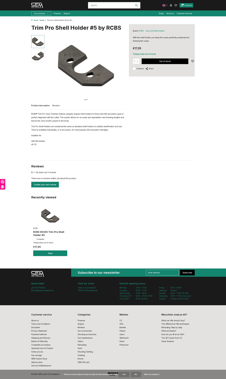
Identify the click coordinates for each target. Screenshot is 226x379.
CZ (121, 320)
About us (170, 13)
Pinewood (124, 345)
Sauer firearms (167, 341)
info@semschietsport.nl (44, 290)
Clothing (81, 355)
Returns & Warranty (39, 341)
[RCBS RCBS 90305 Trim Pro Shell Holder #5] (50, 216)
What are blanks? (168, 331)
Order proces (37, 352)
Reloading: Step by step (171, 327)
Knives (80, 359)
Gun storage (36, 355)
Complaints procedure (40, 345)
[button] (85, 99)
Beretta (123, 327)
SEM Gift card (83, 362)
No (136, 374)
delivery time (36, 362)
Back (36, 20)
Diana (122, 341)
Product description (40, 105)
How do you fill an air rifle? (172, 334)
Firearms (57, 13)
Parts (80, 348)
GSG (121, 324)
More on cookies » (152, 374)
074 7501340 (39, 288)
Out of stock (165, 61)
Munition (81, 327)
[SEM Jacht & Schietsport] (49, 5)
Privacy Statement (39, 331)
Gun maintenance (85, 338)
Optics (80, 341)
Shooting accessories (87, 334)
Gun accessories (85, 331)
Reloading (82, 345)
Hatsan (122, 331)
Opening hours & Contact (42, 348)
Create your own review (45, 184)
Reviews (56, 105)
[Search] (136, 5)
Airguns (67, 13)
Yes (124, 374)
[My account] (171, 5)
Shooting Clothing (85, 352)
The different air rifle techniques (175, 324)
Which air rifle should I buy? (173, 320)
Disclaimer (35, 327)
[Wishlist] (176, 5)
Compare (140, 68)
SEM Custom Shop (39, 359)
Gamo (122, 334)
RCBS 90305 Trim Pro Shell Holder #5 (48, 233)
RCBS (141, 31)
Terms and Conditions (40, 324)
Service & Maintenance (41, 365)
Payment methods (39, 334)
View (50, 253)
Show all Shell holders (155, 31)
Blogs (161, 13)
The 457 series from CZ (171, 338)
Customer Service (184, 13)
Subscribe (187, 272)
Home (42, 20)
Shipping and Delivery (40, 338)
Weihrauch (124, 338)
